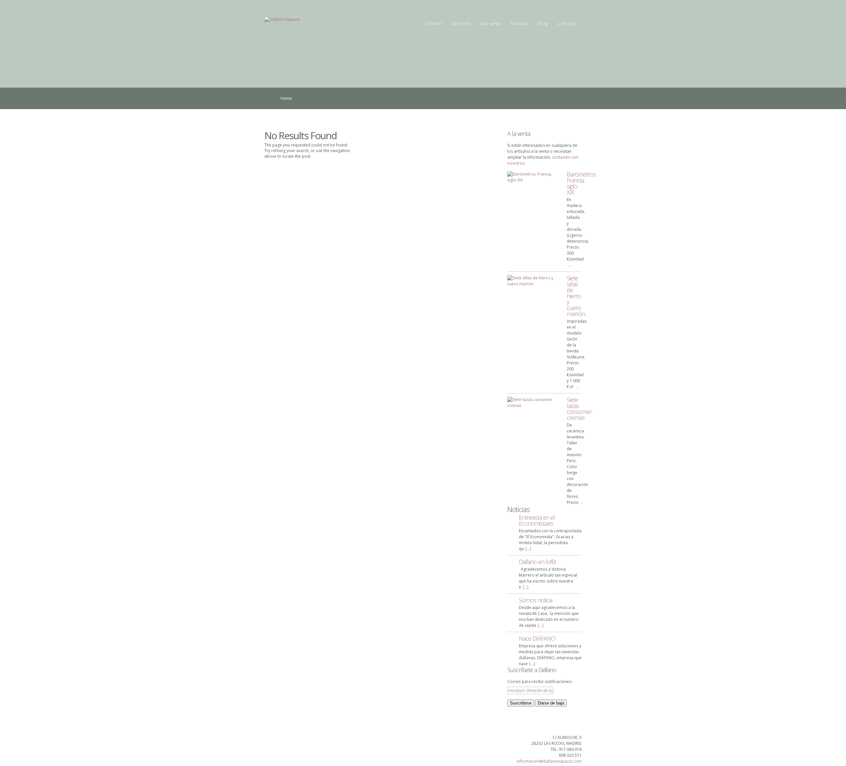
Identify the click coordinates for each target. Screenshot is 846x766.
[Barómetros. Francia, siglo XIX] (533, 177)
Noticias (519, 23)
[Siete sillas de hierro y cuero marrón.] (533, 281)
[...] (528, 548)
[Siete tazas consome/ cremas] (533, 403)
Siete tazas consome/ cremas (579, 409)
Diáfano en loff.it (537, 562)
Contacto (567, 23)
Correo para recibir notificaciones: (539, 681)
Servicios (461, 23)
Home (286, 98)
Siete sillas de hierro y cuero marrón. (576, 296)
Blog (543, 23)
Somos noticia (535, 600)
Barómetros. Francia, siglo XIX (581, 183)
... (569, 265)
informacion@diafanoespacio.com (549, 761)
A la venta (490, 23)
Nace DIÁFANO (537, 638)
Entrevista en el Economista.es (537, 520)
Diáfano (433, 23)
